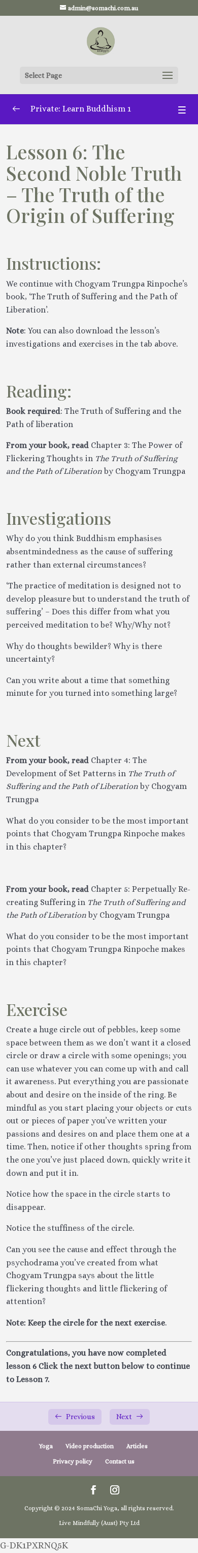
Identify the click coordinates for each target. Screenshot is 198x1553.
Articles (137, 1446)
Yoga (46, 1446)
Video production (89, 1446)
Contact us (120, 1461)
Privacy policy (72, 1461)
